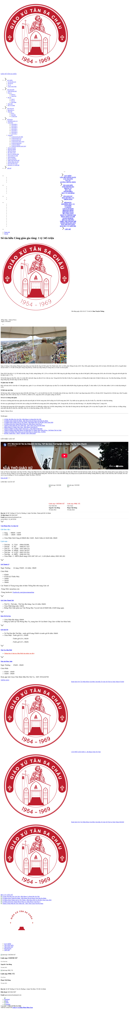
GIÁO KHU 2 (14, 124)
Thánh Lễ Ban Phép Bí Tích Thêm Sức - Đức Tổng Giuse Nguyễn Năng (24, 425)
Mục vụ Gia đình (11, 105)
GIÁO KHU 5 (14, 130)
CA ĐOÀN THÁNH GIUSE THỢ (18, 146)
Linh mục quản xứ (6, 953)
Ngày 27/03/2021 (6, 321)
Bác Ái (12, 113)
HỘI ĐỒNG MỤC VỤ (13, 121)
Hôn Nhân (13, 115)
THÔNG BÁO (5, 680)
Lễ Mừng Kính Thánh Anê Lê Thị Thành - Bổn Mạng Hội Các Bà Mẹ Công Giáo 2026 (28, 422)
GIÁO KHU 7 (14, 133)
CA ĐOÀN (10, 135)
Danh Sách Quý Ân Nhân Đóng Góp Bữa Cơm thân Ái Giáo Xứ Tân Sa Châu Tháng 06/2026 (97, 822)
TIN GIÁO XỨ (8, 947)
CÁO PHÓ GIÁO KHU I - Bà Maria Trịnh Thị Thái (86, 752)
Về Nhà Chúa (14, 116)
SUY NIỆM (7, 944)
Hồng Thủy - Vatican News (8, 320)
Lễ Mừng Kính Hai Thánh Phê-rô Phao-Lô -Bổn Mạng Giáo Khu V (23, 424)
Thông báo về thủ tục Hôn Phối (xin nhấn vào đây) (19, 653)
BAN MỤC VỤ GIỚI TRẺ (13, 165)
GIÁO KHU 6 (14, 132)
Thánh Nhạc (13, 96)
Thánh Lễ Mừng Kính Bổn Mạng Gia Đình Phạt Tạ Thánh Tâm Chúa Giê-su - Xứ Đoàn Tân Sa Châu (32, 430)
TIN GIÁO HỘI (8, 945)
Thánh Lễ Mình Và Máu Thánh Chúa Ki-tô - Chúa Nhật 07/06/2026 (23, 428)
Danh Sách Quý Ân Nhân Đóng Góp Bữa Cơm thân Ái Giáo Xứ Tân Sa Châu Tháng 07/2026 (97, 681)
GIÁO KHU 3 (14, 126)
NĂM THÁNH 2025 (12, 91)
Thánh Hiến (10, 103)
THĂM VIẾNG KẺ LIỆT (13, 162)
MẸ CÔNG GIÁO (12, 152)
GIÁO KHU (10, 122)
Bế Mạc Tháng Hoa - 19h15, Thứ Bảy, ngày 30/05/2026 (20, 433)
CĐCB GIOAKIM (12, 148)
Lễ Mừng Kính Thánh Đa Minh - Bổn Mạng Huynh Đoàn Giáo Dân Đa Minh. (26, 421)
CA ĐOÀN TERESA (15, 144)
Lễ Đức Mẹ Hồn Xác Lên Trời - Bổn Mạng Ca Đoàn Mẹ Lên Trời (22, 419)
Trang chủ (7, 232)
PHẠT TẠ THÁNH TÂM (13, 154)
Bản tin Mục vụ (11, 110)
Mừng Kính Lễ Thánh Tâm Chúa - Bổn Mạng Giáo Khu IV (21, 427)
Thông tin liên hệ (5, 986)
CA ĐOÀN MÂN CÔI (16, 140)
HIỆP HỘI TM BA (12, 151)
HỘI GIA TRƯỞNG (12, 159)
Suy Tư (9, 85)
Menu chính (4, 941)
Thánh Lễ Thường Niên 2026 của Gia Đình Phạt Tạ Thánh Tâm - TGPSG (25, 432)
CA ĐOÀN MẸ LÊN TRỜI (17, 137)
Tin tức (6, 234)
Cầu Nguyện (10, 83)
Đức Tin (9, 97)
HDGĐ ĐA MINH (12, 149)
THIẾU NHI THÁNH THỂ (13, 160)
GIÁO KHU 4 (14, 127)
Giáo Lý (13, 99)
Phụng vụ (10, 92)
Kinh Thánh (13, 102)
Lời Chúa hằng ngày (12, 81)
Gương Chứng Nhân (12, 86)
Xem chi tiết (4, 478)
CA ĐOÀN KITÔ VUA (16, 138)
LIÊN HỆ (9, 168)
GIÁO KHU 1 (14, 129)
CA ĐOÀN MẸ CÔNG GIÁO (17, 141)
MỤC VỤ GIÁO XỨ (7, 895)
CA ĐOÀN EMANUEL (16, 143)
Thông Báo (10, 111)
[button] (66, 175)
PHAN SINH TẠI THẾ (13, 155)
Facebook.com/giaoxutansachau (23, 592)
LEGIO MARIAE (11, 157)
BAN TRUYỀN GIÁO (13, 163)
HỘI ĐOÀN (7, 948)
